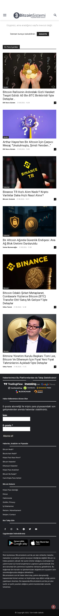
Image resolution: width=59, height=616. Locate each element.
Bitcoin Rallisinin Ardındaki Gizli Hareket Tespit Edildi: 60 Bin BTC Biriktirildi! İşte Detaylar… (28, 95)
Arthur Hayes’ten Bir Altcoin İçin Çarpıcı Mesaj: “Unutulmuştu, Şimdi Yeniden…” (28, 143)
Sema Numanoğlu (10, 247)
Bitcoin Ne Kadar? (9, 474)
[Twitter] (29, 529)
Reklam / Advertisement (12, 510)
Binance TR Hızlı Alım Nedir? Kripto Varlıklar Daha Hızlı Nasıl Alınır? (25, 193)
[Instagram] (11, 529)
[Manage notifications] (53, 607)
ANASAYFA (43, 34)
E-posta (8, 425)
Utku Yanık (7, 307)
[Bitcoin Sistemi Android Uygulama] (19, 545)
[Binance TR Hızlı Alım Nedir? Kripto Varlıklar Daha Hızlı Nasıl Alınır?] (29, 172)
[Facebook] (5, 529)
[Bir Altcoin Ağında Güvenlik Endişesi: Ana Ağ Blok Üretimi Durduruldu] (29, 221)
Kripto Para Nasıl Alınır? (12, 457)
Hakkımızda (7, 498)
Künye (5, 494)
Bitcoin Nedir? (8, 449)
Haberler (6, 187)
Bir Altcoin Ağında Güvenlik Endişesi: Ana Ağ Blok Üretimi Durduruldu (29, 241)
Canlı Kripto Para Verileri (12, 478)
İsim (5, 415)
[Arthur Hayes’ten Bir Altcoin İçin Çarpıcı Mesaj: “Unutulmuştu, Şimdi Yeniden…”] (29, 124)
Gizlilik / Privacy (9, 502)
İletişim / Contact (9, 514)
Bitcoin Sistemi (9, 199)
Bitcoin (6, 288)
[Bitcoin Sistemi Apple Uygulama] (40, 545)
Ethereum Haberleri (10, 466)
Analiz (6, 87)
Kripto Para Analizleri (11, 470)
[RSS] (17, 529)
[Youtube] (36, 529)
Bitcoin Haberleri (9, 462)
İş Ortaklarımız (8, 506)
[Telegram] (23, 529)
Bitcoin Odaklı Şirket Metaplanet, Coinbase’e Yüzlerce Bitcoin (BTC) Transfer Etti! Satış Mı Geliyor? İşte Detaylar (25, 298)
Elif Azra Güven (9, 103)
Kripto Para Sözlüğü (10, 490)
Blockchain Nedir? (10, 453)
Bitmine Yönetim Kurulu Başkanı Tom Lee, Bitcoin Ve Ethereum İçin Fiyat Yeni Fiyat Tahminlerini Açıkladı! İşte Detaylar (29, 359)
